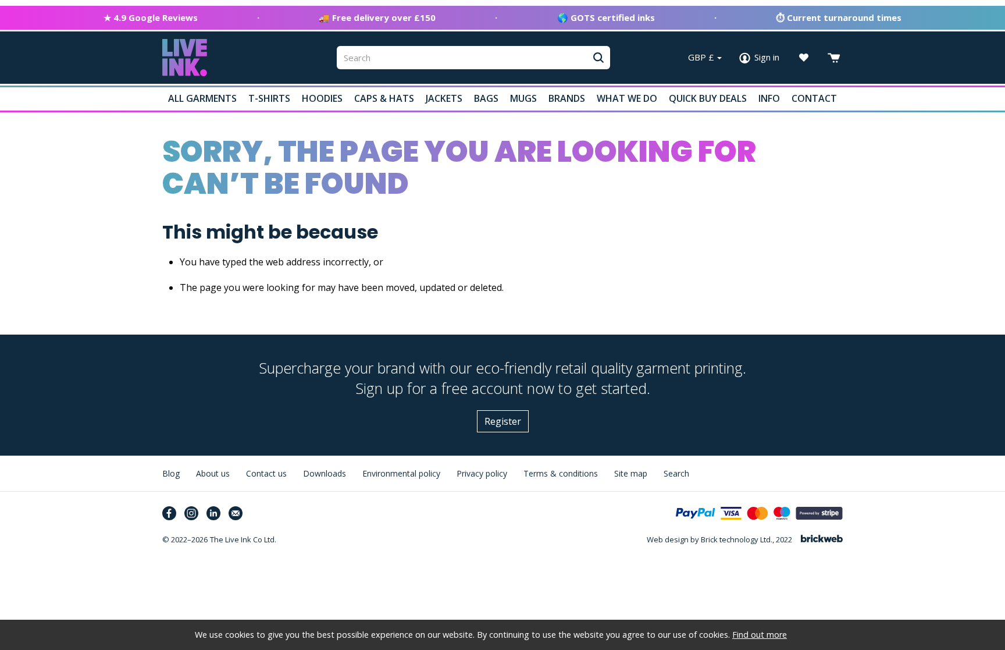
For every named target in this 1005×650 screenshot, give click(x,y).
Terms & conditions (560, 473)
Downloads (324, 473)
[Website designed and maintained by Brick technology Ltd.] (822, 540)
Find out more (759, 634)
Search (676, 473)
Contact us (266, 473)
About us (213, 473)
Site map (630, 473)
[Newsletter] (235, 513)
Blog (171, 473)
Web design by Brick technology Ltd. (709, 539)
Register (502, 421)
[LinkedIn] (213, 513)
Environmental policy (401, 473)
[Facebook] (169, 513)
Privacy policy (482, 473)
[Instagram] (191, 513)
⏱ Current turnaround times (838, 17)
